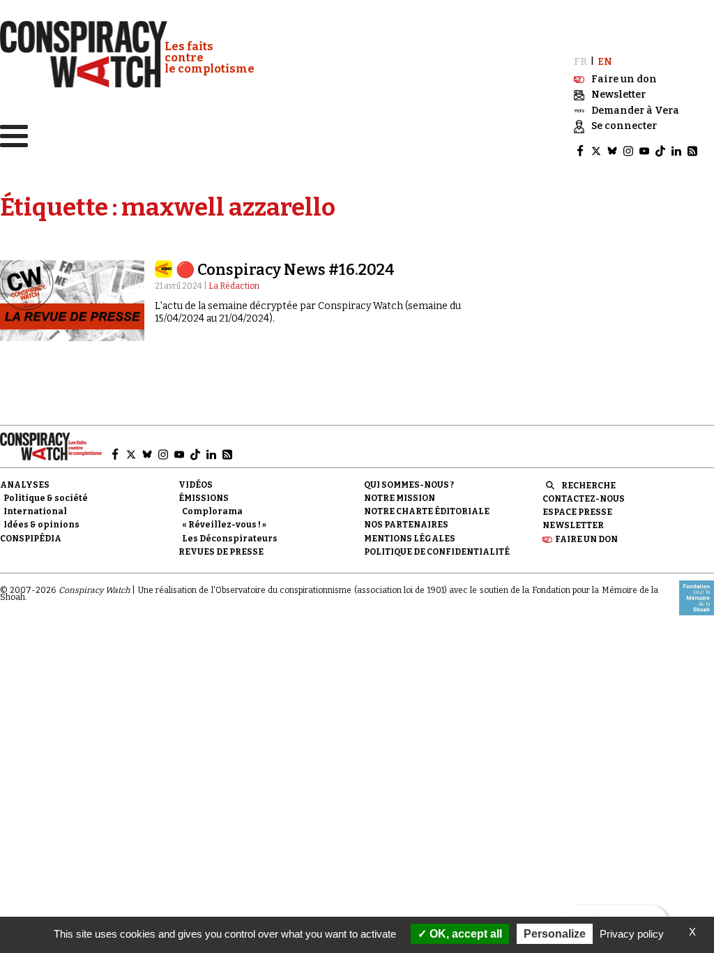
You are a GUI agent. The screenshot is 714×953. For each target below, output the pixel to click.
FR (580, 62)
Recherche (588, 485)
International (35, 511)
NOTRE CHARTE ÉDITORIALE (426, 511)
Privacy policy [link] (632, 934)
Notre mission (399, 498)
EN (605, 62)
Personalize (555, 934)
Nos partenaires (406, 525)
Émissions (203, 498)
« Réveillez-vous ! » (224, 525)
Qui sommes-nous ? (409, 485)
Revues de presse (221, 552)
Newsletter (573, 525)
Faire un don (586, 539)
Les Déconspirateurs (230, 538)
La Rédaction (233, 286)
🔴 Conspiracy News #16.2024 (285, 269)
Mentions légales (409, 538)
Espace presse (577, 512)
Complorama (212, 511)
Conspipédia (30, 538)
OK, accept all (464, 934)
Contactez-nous (583, 499)
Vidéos (195, 485)
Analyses (25, 485)
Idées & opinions (41, 525)
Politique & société (45, 498)
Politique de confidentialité (437, 552)
